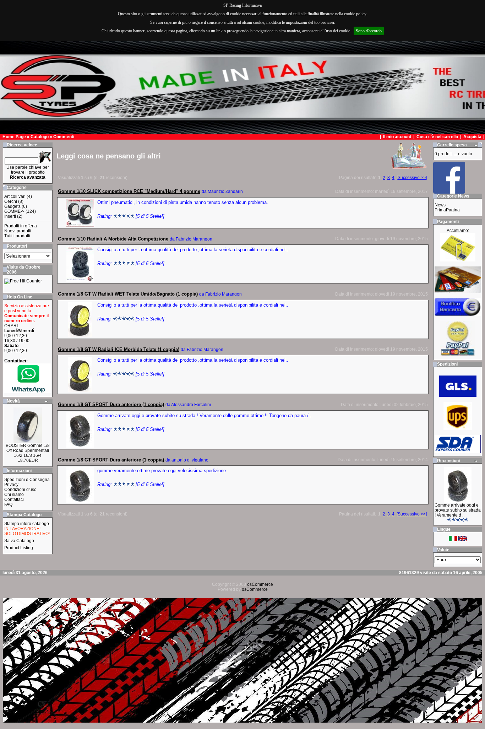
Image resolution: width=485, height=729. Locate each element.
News (440, 204)
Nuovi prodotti (17, 230)
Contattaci (14, 499)
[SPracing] (449, 192)
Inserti (10, 216)
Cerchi (10, 201)
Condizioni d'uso (20, 489)
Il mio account (397, 136)
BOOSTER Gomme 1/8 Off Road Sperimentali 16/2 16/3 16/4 (28, 450)
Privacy (11, 484)
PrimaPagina (447, 209)
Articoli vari (15, 196)
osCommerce (260, 584)
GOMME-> (14, 211)
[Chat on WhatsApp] (27, 391)
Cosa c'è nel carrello (437, 136)
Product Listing (18, 547)
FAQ (8, 504)
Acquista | (474, 136)
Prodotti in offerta (20, 225)
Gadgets (12, 206)
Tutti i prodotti (17, 235)
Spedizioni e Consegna (27, 479)
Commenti (63, 136)
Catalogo (40, 136)
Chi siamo (14, 494)
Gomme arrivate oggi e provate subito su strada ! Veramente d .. (458, 510)
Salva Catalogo (19, 540)
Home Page (14, 136)
